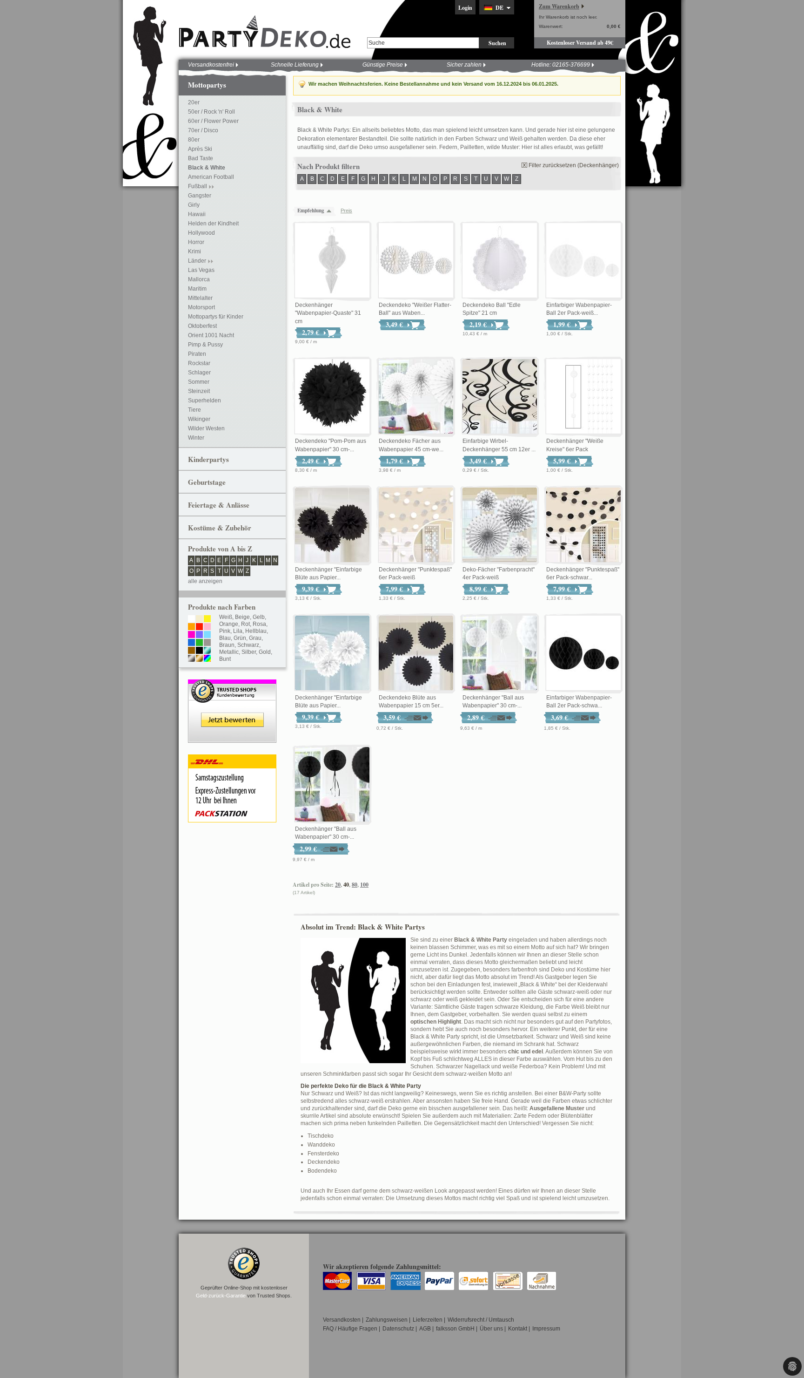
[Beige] (199, 619)
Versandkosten (342, 1320)
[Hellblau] (207, 635)
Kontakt (517, 1328)
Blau (225, 638)
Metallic (229, 652)
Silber (248, 652)
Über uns (491, 1328)
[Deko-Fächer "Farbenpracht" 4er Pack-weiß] (499, 525)
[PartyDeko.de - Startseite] (265, 32)
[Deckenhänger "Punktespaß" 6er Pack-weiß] (416, 525)
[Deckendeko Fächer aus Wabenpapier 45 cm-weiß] (416, 397)
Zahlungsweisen (387, 1320)
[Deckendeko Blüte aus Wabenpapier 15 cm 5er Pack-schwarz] (416, 653)
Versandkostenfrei (211, 64)
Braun (226, 645)
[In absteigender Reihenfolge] (331, 211)
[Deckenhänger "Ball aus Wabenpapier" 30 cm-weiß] (499, 653)
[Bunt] (207, 659)
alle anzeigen (205, 581)
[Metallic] (207, 651)
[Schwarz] (199, 651)
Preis (346, 210)
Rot (245, 624)
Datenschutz (398, 1328)
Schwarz (248, 645)
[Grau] (207, 643)
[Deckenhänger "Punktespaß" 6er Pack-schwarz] (583, 525)
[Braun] (191, 651)
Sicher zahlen (464, 64)
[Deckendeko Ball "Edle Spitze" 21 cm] (499, 261)
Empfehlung (310, 210)
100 (364, 885)
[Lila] (199, 635)
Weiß (225, 617)
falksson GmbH (455, 1328)
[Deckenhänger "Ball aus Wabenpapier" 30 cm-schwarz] (332, 785)
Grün (240, 638)
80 (354, 885)
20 (338, 885)
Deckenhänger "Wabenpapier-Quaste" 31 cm (328, 313)
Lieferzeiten (427, 1320)
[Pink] (191, 635)
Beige (242, 617)
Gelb (259, 617)
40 (346, 885)
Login (465, 8)
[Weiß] (191, 619)
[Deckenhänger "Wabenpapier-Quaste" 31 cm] (332, 261)
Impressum (546, 1328)
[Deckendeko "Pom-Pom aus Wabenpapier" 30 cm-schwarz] (332, 397)
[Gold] (199, 659)
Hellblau (256, 631)
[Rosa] (207, 627)
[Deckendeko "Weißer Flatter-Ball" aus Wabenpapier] (416, 261)
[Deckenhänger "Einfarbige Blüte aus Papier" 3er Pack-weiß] (332, 653)
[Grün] (199, 643)
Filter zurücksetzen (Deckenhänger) (574, 165)
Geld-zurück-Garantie (221, 1295)
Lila (237, 631)
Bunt (225, 659)
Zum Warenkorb (559, 6)
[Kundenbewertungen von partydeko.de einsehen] (232, 683)
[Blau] (191, 643)
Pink (224, 631)
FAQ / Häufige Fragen (350, 1328)
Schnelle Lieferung (295, 64)
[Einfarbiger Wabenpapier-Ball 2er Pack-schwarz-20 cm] (583, 653)
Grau (255, 638)
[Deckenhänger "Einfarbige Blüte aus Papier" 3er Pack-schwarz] (332, 525)
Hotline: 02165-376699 (560, 64)
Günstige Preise (382, 64)
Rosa (259, 624)
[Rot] (199, 627)
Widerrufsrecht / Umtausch (481, 1320)
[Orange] (191, 627)
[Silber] (191, 659)
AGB (425, 1328)
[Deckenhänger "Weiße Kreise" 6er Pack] (583, 397)
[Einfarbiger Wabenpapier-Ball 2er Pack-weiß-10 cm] (583, 261)
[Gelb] (207, 619)
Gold (265, 652)
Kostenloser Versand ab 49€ (580, 43)
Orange (228, 624)
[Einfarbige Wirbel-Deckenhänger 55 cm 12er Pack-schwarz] (499, 397)
